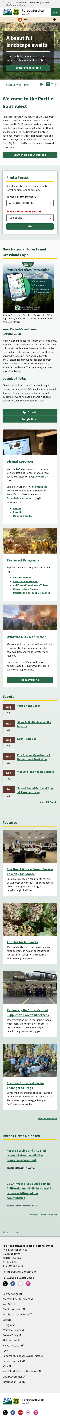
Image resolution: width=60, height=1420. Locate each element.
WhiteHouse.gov (12, 1330)
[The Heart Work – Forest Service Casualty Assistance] (30, 846)
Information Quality (14, 1382)
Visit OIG (7, 1304)
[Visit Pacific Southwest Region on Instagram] (28, 1283)
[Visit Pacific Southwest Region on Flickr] (20, 1283)
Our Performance (12, 1309)
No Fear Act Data (12, 1345)
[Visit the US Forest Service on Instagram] (35, 1412)
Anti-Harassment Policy (16, 1314)
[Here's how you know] (30, 4)
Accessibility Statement (16, 1299)
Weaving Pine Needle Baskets (35, 771)
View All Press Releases (43, 1214)
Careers (7, 1319)
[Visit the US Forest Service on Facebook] (12, 1412)
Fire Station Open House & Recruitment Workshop (34, 757)
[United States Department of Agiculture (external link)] (8, 12)
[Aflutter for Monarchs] (30, 919)
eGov (5, 1366)
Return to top (10, 1232)
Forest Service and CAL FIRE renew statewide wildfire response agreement (27, 1155)
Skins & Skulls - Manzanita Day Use (34, 724)
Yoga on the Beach (28, 706)
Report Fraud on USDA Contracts (21, 1356)
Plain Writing (10, 1340)
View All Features (47, 1118)
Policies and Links (13, 1361)
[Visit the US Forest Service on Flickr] (28, 1412)
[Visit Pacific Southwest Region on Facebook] (12, 1283)
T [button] (48, 84)
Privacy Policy (10, 1335)
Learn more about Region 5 (30, 155)
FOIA (5, 1351)
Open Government (13, 1376)
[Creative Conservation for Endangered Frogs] (30, 1060)
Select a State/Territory (21, 196)
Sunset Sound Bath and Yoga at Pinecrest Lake (35, 790)
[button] (41, 84)
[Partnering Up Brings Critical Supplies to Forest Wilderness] (30, 987)
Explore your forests (28, 67)
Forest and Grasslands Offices (19, 1272)
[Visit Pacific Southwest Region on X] (5, 1283)
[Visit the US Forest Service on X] (5, 1412)
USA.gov (7, 1325)
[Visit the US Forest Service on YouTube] (20, 1412)
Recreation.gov (11, 1294)
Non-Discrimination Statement (20, 1371)
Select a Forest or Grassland (23, 211)
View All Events (48, 802)
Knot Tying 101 (26, 738)
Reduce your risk (30, 680)
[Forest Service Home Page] (16, 12)
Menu (55, 12)
